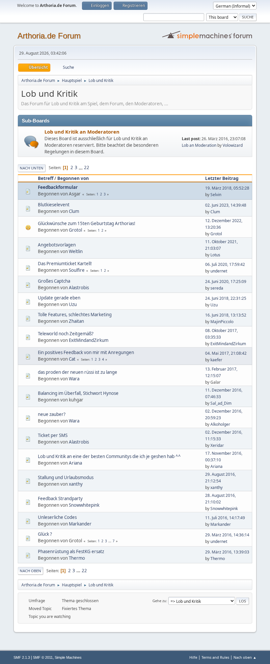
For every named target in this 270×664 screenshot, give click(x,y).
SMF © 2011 (43, 657)
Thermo (77, 558)
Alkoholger (220, 424)
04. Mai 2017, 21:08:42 (226, 353)
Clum (74, 211)
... (81, 167)
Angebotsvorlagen (57, 245)
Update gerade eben (59, 298)
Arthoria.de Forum (49, 35)
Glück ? (45, 534)
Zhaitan (76, 321)
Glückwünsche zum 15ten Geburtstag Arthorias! (86, 223)
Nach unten (31, 168)
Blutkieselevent (53, 205)
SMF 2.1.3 (22, 657)
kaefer (216, 360)
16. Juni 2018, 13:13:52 (225, 315)
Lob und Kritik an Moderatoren (82, 131)
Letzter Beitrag (221, 178)
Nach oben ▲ (244, 657)
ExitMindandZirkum (88, 340)
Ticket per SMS (53, 435)
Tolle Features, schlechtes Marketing (75, 315)
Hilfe (193, 657)
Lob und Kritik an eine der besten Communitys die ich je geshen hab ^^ (109, 456)
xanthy (76, 484)
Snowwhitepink (84, 505)
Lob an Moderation (199, 145)
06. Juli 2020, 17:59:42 (225, 264)
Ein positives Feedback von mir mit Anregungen (86, 352)
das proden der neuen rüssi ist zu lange (77, 372)
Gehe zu (159, 600)
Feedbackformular (58, 187)
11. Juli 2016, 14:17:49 (225, 518)
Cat (72, 359)
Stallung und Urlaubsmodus (66, 477)
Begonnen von (73, 178)
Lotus (215, 255)
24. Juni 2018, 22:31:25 (225, 298)
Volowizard (233, 145)
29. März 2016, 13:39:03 (227, 552)
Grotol (75, 230)
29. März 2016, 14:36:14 (227, 535)
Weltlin (76, 251)
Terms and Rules (215, 657)
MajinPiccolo (221, 321)
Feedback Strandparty (60, 498)
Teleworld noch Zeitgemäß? (66, 334)
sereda (216, 288)
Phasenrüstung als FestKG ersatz (71, 551)
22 (86, 167)
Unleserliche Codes (57, 517)
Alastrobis (79, 288)
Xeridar (217, 445)
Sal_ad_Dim (220, 403)
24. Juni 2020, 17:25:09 (225, 281)
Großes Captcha (54, 281)
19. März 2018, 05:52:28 (227, 188)
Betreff (45, 178)
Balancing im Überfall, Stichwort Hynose (78, 393)
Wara (74, 379)
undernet (218, 271)
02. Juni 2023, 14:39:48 (225, 205)
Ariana (75, 463)
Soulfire (77, 270)
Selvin (215, 194)
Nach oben (30, 570)
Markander (80, 524)
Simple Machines (68, 657)
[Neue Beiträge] (31, 142)
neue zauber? (52, 414)
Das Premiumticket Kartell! (65, 264)
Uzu (73, 304)
